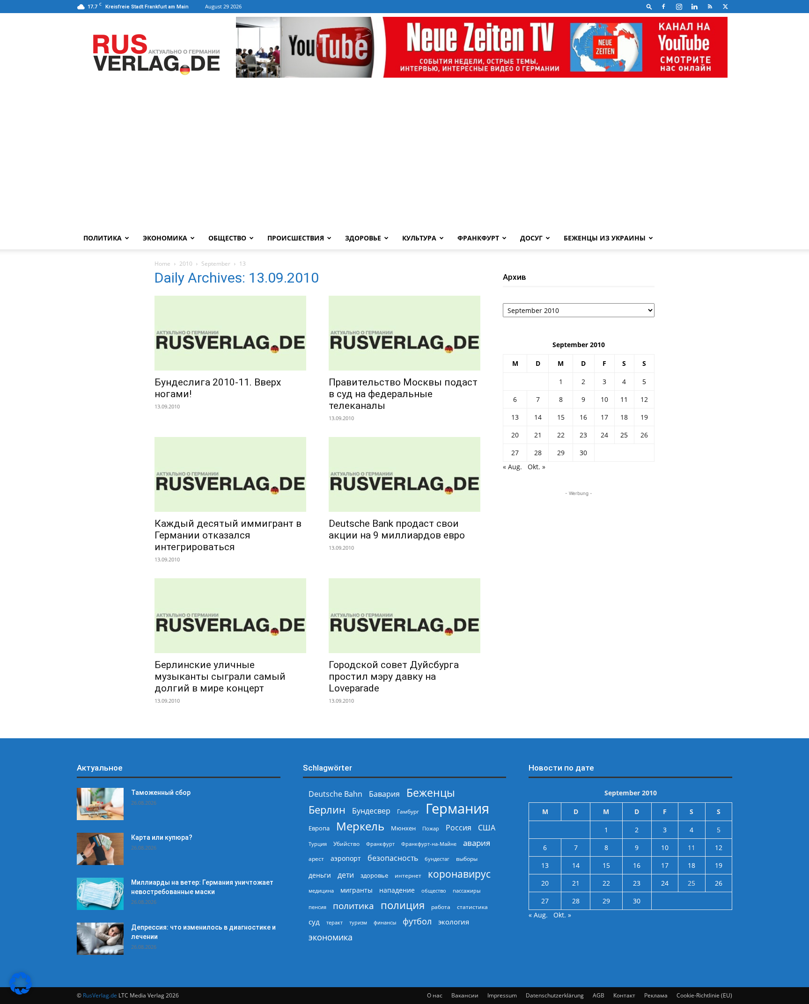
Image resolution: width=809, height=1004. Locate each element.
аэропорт (346, 858)
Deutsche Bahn (335, 794)
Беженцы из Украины (605, 237)
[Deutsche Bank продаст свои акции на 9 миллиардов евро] (404, 474)
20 (515, 434)
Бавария (384, 794)
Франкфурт (478, 237)
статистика (472, 906)
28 (538, 452)
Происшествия (295, 237)
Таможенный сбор (161, 792)
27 (515, 452)
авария (476, 843)
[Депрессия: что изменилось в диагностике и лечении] (100, 939)
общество (433, 890)
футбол (417, 921)
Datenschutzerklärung (555, 995)
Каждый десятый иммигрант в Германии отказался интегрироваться (228, 535)
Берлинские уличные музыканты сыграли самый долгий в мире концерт (220, 676)
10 (604, 399)
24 (604, 434)
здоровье (374, 875)
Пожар (430, 828)
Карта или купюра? (161, 837)
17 (604, 417)
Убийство (346, 843)
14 (538, 417)
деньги (320, 875)
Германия (457, 809)
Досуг (531, 237)
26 (644, 434)
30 (583, 452)
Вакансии (464, 995)
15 (561, 417)
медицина (321, 890)
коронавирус (459, 874)
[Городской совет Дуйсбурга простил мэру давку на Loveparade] (404, 615)
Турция (318, 843)
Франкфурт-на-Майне (428, 843)
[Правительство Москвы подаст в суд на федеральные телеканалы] (404, 333)
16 (583, 417)
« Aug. (512, 466)
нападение (397, 890)
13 (515, 417)
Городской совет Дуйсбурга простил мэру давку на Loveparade (394, 676)
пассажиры (466, 890)
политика (353, 905)
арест (316, 859)
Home (162, 264)
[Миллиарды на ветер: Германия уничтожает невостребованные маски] (100, 894)
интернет (408, 875)
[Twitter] (725, 6)
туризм (358, 922)
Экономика (165, 237)
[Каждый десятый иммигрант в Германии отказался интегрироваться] (230, 474)
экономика (331, 937)
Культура (419, 237)
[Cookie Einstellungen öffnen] (20, 992)
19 (644, 417)
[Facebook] (663, 6)
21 (538, 434)
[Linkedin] (694, 6)
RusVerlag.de (100, 995)
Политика (102, 237)
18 (624, 417)
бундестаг (437, 859)
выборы (467, 859)
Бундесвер (371, 811)
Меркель (360, 826)
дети (346, 875)
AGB (598, 995)
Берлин (327, 810)
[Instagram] (679, 6)
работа (440, 907)
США (486, 828)
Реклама (656, 995)
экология (453, 921)
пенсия (317, 906)
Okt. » (536, 466)
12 (644, 399)
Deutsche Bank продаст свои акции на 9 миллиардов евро (397, 529)
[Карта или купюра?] (100, 849)
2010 (185, 264)
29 (561, 452)
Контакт (624, 995)
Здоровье (363, 237)
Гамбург (408, 811)
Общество (227, 237)
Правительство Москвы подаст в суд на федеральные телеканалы (403, 394)
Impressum (502, 995)
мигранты (356, 890)
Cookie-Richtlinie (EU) (704, 995)
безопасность (393, 858)
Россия (458, 828)
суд (314, 921)
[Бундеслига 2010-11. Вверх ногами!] (230, 333)
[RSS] (710, 6)
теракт (334, 922)
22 (561, 434)
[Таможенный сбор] (100, 804)
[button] (649, 6)
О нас (434, 995)
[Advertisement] (404, 156)
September (215, 264)
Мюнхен (403, 828)
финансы (385, 922)
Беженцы (430, 793)
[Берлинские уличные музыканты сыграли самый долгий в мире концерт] (230, 615)
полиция (403, 905)
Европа (319, 828)
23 (583, 434)
